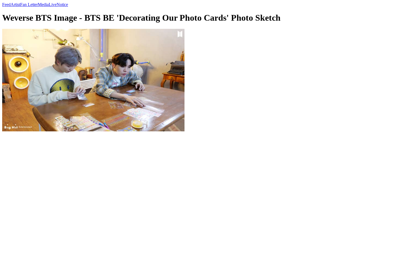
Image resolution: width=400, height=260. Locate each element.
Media (43, 4)
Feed (6, 4)
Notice (62, 4)
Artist (15, 4)
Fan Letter (29, 4)
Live (53, 4)
